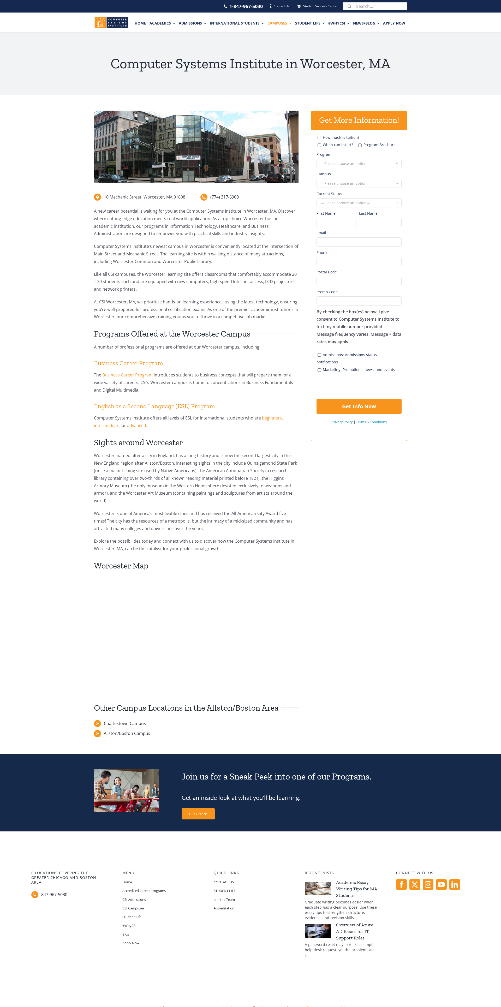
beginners (272, 418)
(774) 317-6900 (224, 197)
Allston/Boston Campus (127, 733)
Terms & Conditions (371, 421)
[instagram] (428, 884)
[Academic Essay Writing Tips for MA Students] (318, 888)
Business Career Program (127, 375)
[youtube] (441, 884)
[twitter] (414, 884)
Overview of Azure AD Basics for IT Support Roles (354, 931)
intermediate (107, 425)
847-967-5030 (54, 894)
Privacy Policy (342, 421)
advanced (136, 425)
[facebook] (401, 884)
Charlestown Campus (125, 723)
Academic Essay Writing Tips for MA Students (356, 888)
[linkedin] (454, 884)
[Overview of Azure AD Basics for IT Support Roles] (318, 931)
